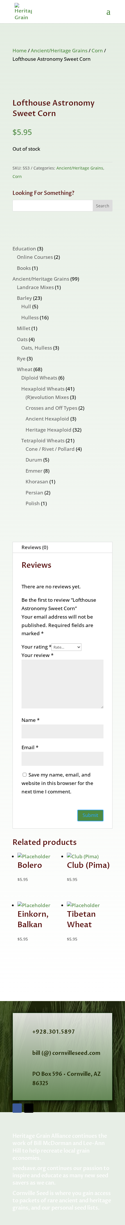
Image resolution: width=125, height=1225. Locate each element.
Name (31, 720)
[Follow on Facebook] (17, 1108)
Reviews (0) (35, 547)
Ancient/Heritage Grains (59, 50)
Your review (37, 655)
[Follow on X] (28, 1108)
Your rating (36, 646)
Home (19, 50)
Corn (97, 50)
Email (30, 747)
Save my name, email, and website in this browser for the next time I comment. (57, 783)
